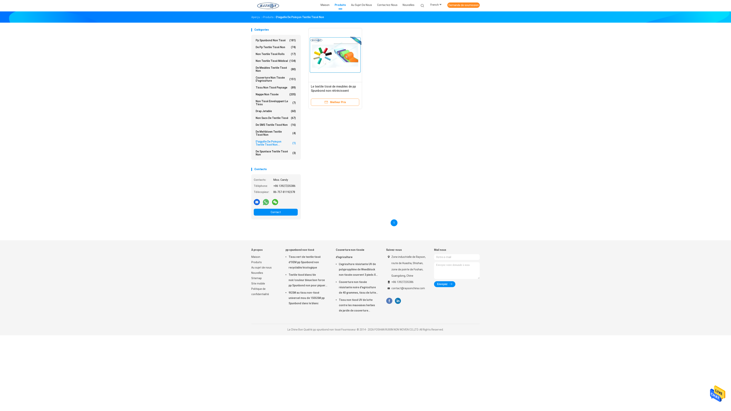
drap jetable (276, 111)
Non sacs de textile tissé (276, 117)
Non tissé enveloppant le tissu (276, 103)
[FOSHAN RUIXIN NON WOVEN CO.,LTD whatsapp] (266, 202)
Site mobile (258, 283)
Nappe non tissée (276, 94)
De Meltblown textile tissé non (276, 133)
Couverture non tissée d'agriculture (276, 79)
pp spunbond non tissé (276, 40)
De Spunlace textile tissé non (276, 153)
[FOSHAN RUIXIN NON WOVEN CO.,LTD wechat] (275, 202)
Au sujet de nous (261, 267)
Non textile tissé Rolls (276, 54)
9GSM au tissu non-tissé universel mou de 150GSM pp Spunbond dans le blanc (307, 298)
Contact (276, 212)
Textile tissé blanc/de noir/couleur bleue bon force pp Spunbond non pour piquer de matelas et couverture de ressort (307, 280)
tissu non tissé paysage (276, 87)
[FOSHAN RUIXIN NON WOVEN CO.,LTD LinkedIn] (398, 301)
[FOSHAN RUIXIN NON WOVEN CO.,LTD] (268, 5)
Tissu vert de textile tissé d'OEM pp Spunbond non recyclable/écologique (305, 262)
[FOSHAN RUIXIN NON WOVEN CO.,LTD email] (257, 202)
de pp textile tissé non (276, 47)
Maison (255, 256)
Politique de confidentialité (260, 291)
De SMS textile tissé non (276, 124)
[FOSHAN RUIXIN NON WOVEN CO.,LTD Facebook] (389, 301)
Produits (256, 262)
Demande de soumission (463, 5)
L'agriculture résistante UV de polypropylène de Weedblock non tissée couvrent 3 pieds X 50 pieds (357, 270)
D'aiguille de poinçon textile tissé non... (276, 143)
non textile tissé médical (276, 60)
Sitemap (256, 278)
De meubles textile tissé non (276, 69)
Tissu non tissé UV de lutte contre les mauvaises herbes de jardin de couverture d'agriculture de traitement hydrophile (357, 305)
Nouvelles (257, 272)
